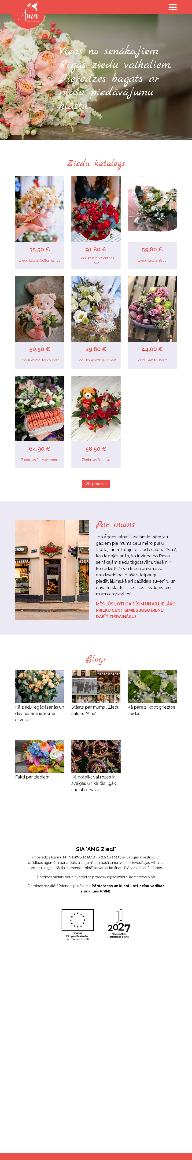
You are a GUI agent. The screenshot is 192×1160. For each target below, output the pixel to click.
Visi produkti (96, 484)
